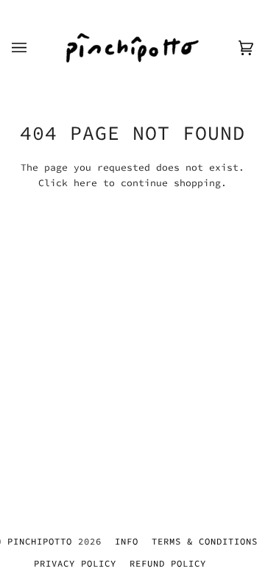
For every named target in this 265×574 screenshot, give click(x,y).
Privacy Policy (75, 563)
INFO (126, 541)
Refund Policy (168, 563)
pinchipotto (42, 541)
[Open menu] (34, 48)
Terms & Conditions (205, 541)
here (85, 183)
